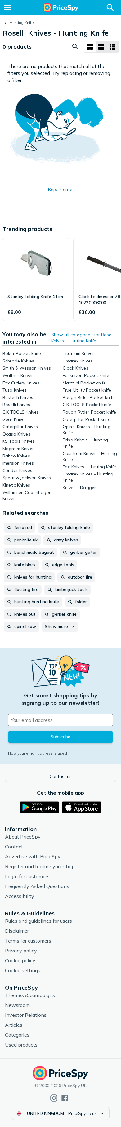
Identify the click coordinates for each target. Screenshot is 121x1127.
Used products (21, 1045)
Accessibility (19, 896)
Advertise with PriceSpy (32, 856)
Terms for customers (28, 941)
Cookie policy (20, 960)
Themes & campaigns (30, 995)
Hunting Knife (22, 22)
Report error (60, 189)
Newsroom (17, 1005)
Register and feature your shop (40, 866)
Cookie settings (22, 970)
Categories (17, 1035)
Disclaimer (17, 931)
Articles (13, 1025)
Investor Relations (26, 1015)
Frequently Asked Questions (37, 886)
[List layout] (101, 46)
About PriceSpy (23, 837)
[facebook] (64, 1098)
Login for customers (27, 876)
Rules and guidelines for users (38, 921)
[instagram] (54, 1098)
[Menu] (8, 7)
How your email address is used (37, 753)
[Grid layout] (90, 46)
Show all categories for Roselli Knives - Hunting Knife (82, 338)
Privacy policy (21, 950)
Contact (14, 846)
